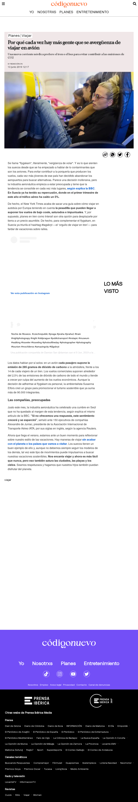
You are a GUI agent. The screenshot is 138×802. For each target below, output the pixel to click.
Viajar (27, 795)
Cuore (8, 795)
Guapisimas (72, 763)
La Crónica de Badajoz (65, 738)
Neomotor (126, 763)
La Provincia (91, 744)
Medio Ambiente (80, 769)
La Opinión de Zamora (70, 744)
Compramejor (41, 763)
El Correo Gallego (75, 750)
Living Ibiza (61, 769)
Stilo (17, 795)
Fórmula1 (57, 763)
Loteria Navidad (108, 763)
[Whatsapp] (112, 155)
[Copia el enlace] (105, 155)
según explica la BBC (81, 188)
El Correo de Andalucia (100, 750)
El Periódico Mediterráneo (19, 738)
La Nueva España (90, 738)
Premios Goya (13, 769)
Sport (40, 750)
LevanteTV (10, 782)
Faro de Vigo (43, 738)
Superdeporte (54, 750)
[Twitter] (120, 155)
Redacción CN (16, 64)
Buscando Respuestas (17, 763)
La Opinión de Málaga (42, 744)
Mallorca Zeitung (14, 750)
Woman (37, 795)
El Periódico (68, 732)
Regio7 (29, 750)
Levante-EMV (109, 744)
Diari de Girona (13, 726)
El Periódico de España (45, 732)
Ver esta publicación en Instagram (30, 293)
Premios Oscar (32, 769)
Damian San (50, 352)
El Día (111, 726)
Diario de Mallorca (95, 726)
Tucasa (48, 769)
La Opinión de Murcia (16, 744)
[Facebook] (127, 155)
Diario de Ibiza (55, 726)
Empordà (122, 726)
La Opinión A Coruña (114, 738)
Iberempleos (89, 763)
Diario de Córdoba (34, 726)
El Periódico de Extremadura (93, 732)
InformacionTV (28, 782)
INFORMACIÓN (74, 726)
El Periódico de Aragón (17, 732)
